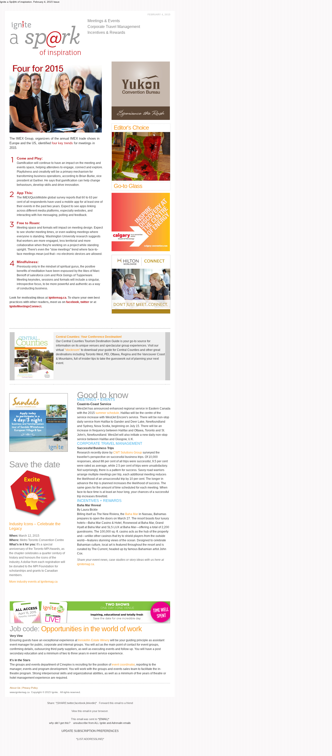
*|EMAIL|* (103, 719)
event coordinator (123, 664)
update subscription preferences (90, 731)
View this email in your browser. (89, 711)
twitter (84, 302)
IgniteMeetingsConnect (25, 306)
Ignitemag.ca (49, 581)
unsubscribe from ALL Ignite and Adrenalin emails (102, 722)
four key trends (62, 143)
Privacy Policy (30, 687)
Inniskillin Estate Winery (93, 640)
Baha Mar (131, 514)
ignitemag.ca (57, 297)
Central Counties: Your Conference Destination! (89, 336)
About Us (15, 687)
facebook (72, 302)
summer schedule (107, 413)
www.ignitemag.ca (20, 692)
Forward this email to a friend (116, 703)
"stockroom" (72, 350)
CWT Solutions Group (127, 452)
